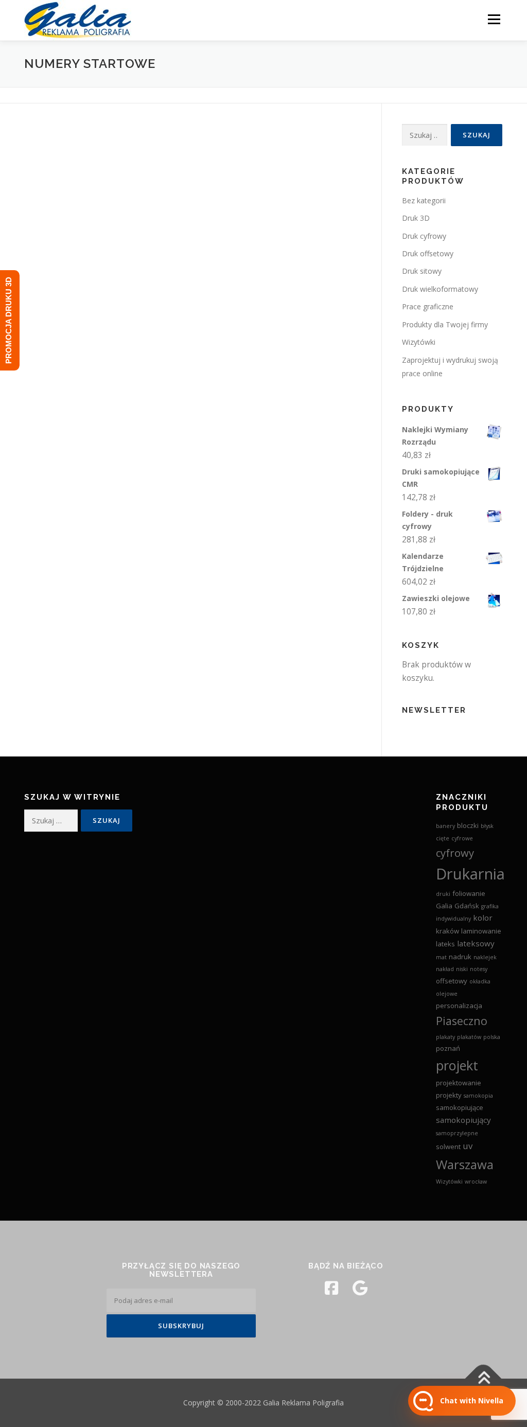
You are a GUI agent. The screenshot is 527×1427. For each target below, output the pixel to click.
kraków (447, 931)
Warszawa (465, 1164)
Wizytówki (418, 342)
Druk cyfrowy (424, 236)
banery (445, 826)
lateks (445, 943)
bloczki (468, 825)
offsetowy (451, 980)
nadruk (460, 956)
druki (443, 893)
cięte (442, 838)
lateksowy (476, 943)
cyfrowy (455, 852)
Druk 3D (416, 218)
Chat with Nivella (471, 1400)
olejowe (447, 993)
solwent (448, 1146)
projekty (449, 1095)
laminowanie (481, 931)
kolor (483, 917)
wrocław (476, 1181)
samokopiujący (463, 1120)
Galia (444, 905)
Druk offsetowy (427, 253)
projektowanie (458, 1082)
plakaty (445, 1037)
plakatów (469, 1037)
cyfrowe (462, 838)
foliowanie (468, 893)
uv (467, 1146)
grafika (490, 906)
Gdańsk (466, 905)
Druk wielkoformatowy (440, 289)
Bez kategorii (424, 200)
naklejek (485, 957)
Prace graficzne (427, 306)
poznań (448, 1048)
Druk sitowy (422, 271)
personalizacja (459, 1005)
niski (462, 969)
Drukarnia (470, 874)
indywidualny (453, 918)
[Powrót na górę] (483, 1379)
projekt (457, 1065)
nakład (445, 969)
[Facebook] (331, 1288)
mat (441, 957)
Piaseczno (461, 1020)
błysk (487, 826)
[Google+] (360, 1288)
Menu (494, 19)
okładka (479, 981)
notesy (478, 969)
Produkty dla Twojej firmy (445, 324)
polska (491, 1037)
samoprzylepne (457, 1133)
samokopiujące (459, 1107)
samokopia (478, 1095)
